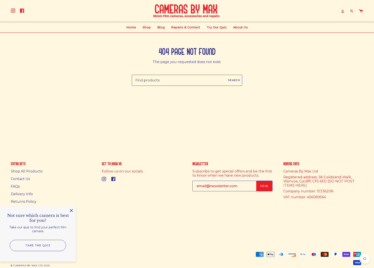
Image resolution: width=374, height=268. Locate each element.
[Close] (71, 210)
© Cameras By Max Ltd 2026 (30, 265)
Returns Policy (23, 202)
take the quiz (38, 245)
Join (264, 186)
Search (234, 80)
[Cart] (360, 11)
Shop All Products (26, 171)
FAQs (15, 186)
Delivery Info (22, 194)
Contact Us (20, 179)
